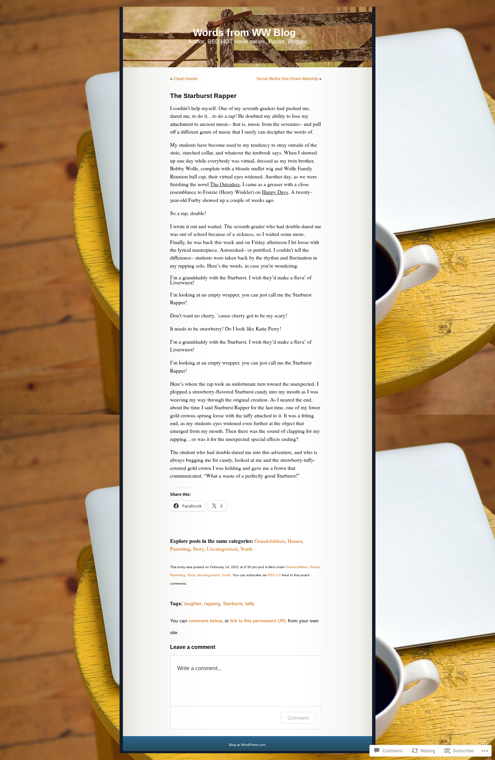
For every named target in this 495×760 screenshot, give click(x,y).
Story (198, 548)
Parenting (180, 548)
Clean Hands (185, 78)
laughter (192, 603)
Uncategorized (222, 548)
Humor (295, 541)
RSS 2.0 (274, 575)
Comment (298, 718)
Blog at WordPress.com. (247, 745)
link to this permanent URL (258, 620)
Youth (246, 548)
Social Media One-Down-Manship (287, 78)
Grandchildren (270, 541)
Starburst (232, 603)
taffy (249, 603)
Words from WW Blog (244, 32)
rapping (212, 603)
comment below (205, 620)
